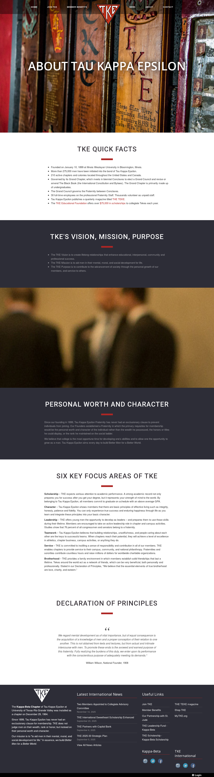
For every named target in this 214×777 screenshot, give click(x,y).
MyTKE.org (181, 715)
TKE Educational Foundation (71, 203)
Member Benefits (151, 710)
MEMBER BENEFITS (77, 7)
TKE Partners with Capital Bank (94, 726)
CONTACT (168, 7)
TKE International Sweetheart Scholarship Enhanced (105, 717)
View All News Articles (89, 745)
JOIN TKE (52, 7)
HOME (34, 7)
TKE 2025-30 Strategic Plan (92, 735)
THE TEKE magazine (186, 704)
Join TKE (147, 704)
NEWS (132, 7)
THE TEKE (118, 199)
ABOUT (149, 7)
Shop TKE (180, 710)
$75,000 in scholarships (113, 203)
